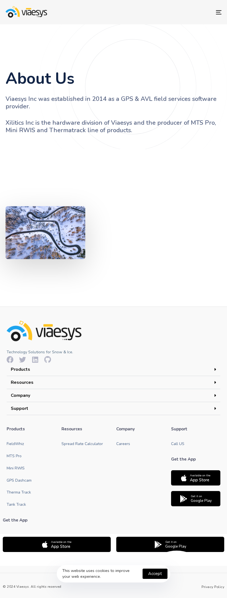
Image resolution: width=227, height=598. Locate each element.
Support (19, 408)
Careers (123, 443)
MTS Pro (14, 456)
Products (20, 369)
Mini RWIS (16, 468)
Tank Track (16, 504)
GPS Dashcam (19, 480)
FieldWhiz (15, 443)
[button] (113, 369)
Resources (22, 382)
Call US (177, 443)
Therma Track (19, 492)
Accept (155, 574)
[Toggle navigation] (185, 12)
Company (20, 395)
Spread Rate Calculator (82, 443)
